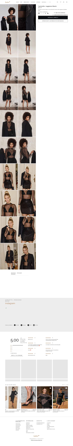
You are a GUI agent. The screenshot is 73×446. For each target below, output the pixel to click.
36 (21, 409)
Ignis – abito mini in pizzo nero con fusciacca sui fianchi (43, 411)
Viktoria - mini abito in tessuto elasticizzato (58, 411)
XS (39, 13)
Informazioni (19, 272)
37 (22, 409)
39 (24, 409)
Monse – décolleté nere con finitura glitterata (28, 411)
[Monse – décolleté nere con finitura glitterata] (28, 397)
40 (25, 409)
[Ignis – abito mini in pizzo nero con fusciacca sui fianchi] (44, 397)
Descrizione (13, 272)
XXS (37, 409)
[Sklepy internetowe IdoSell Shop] (36, 440)
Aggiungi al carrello (53, 17)
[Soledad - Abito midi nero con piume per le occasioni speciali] (12, 397)
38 (23, 409)
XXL (43, 409)
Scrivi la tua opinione (16, 355)
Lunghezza (12, 5)
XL (48, 13)
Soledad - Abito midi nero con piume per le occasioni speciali (12, 411)
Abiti (8, 5)
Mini (16, 5)
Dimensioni (13, 274)
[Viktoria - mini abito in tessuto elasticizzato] (60, 397)
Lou (6, 5)
